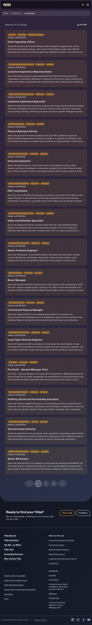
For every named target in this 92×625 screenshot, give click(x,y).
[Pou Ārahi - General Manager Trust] (46, 371)
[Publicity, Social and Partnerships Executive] (46, 401)
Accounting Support (56, 545)
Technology (8, 594)
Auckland (52, 575)
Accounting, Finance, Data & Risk (61, 540)
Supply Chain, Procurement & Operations (20, 590)
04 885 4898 (54, 598)
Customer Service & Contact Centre (62, 559)
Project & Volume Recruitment (15, 580)
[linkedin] (72, 619)
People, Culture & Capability (15, 576)
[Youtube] (89, 619)
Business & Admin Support (59, 550)
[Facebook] (83, 619)
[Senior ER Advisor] (46, 460)
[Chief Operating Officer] (46, 43)
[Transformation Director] (46, 430)
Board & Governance (57, 554)
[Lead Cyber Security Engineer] (46, 341)
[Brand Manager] (46, 282)
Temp (6, 599)
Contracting (53, 563)
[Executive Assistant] (46, 162)
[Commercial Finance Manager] (46, 311)
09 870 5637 (54, 580)
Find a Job (16, 13)
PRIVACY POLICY (40, 620)
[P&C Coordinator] (46, 192)
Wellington (53, 594)
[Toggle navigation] (87, 4)
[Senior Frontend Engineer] (46, 252)
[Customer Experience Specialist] (46, 103)
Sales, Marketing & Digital (14, 585)
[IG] (78, 619)
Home (5, 13)
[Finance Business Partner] (46, 133)
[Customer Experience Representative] (46, 73)
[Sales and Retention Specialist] (46, 222)
